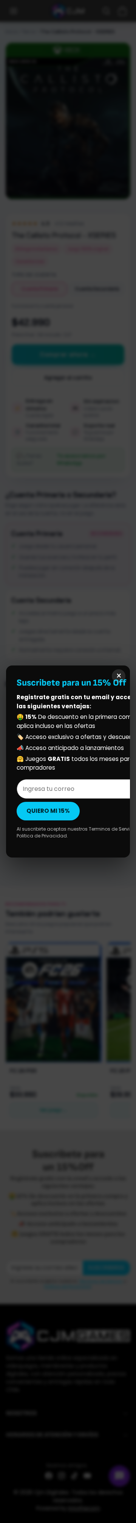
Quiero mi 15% (48, 811)
